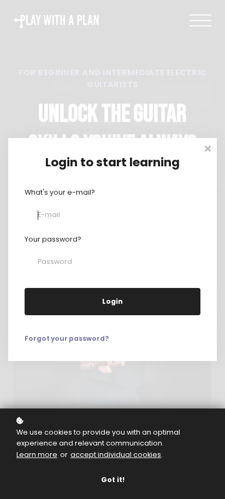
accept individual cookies (115, 454)
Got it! (113, 479)
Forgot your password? (67, 338)
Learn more (36, 454)
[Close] (207, 147)
